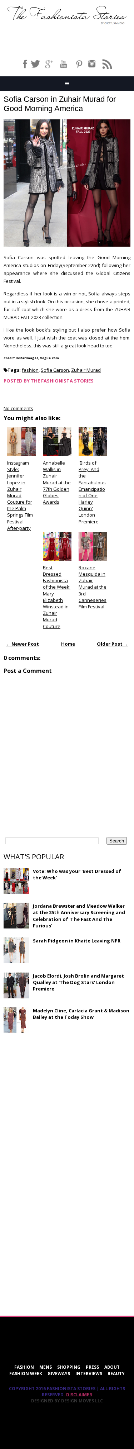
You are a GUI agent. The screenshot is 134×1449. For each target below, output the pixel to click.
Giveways (59, 1373)
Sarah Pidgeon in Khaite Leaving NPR (76, 940)
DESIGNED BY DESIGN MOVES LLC (67, 1401)
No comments (18, 408)
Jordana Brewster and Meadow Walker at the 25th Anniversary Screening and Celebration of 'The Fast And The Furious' (79, 916)
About (112, 1367)
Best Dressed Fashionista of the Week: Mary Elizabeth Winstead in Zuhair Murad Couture (56, 597)
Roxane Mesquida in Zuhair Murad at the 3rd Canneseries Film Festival (92, 587)
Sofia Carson (55, 370)
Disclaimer (79, 1395)
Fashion (24, 1367)
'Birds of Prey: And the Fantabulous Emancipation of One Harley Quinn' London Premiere (92, 492)
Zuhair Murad (86, 370)
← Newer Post (22, 644)
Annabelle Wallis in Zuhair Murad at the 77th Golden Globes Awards (57, 482)
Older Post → (112, 644)
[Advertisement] (57, 1090)
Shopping (68, 1367)
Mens (45, 1367)
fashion (30, 370)
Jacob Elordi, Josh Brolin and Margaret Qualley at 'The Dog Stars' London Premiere (78, 982)
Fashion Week (25, 1373)
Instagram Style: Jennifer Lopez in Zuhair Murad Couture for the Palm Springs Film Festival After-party (20, 495)
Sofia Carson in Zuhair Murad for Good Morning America (60, 104)
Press (92, 1367)
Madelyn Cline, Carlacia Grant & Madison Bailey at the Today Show (81, 1013)
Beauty (116, 1373)
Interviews (88, 1373)
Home (68, 644)
